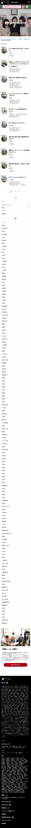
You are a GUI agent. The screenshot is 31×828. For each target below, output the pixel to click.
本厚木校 (4, 455)
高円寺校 (4, 369)
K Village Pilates (21, 797)
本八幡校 (4, 270)
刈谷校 (3, 497)
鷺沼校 (3, 431)
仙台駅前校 (4, 234)
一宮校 (3, 524)
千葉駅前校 (4, 261)
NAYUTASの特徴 (5, 746)
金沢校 (3, 473)
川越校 (3, 255)
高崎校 (3, 243)
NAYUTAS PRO (22, 747)
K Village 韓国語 (5, 797)
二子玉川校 (4, 354)
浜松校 (3, 488)
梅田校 (3, 536)
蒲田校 (3, 324)
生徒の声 (3, 747)
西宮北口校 (4, 566)
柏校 (3, 282)
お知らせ (20, 746)
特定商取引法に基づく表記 (8, 817)
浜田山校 (4, 372)
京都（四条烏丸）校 (6, 533)
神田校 (3, 285)
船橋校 (3, 273)
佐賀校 (3, 611)
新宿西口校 (4, 363)
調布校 (3, 399)
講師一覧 (14, 746)
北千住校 (4, 309)
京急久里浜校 (5, 449)
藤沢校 (3, 461)
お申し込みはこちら (15, 665)
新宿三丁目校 (5, 360)
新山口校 (4, 593)
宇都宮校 (4, 240)
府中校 (3, 402)
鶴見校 (3, 446)
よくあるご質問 (14, 747)
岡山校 (3, 584)
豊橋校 (3, 491)
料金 (10, 746)
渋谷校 (3, 333)
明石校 (3, 578)
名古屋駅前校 (5, 500)
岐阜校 (3, 482)
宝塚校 (3, 569)
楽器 (16, 752)
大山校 (3, 390)
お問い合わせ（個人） (7, 801)
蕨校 (3, 252)
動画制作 (20, 752)
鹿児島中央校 (5, 620)
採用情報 (4, 814)
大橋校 (3, 608)
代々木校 (4, 336)
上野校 (3, 303)
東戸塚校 (4, 458)
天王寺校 (4, 542)
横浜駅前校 (4, 434)
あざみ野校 (4, 443)
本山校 (3, 515)
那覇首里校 (4, 623)
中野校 (3, 366)
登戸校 (3, 425)
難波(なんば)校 (5, 545)
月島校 (3, 297)
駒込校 (3, 381)
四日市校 (4, 527)
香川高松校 (4, 596)
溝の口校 (4, 420)
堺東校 (3, 557)
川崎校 (3, 416)
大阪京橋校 (4, 539)
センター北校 (5, 440)
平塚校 (3, 464)
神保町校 (4, 288)
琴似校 (3, 231)
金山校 (3, 503)
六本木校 (4, 300)
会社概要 (4, 823)
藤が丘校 (4, 518)
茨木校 (3, 554)
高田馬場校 (4, 375)
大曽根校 (4, 512)
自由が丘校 (4, 339)
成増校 (3, 393)
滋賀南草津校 (5, 530)
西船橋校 (4, 276)
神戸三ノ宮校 (5, 563)
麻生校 (3, 225)
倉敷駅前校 (4, 587)
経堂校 (3, 351)
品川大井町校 (5, 315)
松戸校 (3, 267)
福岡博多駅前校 (5, 602)
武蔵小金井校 (5, 405)
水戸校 (3, 237)
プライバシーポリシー (7, 820)
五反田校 (4, 318)
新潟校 (3, 467)
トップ (3, 741)
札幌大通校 (4, 228)
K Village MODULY (5, 798)
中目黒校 (4, 342)
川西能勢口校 (5, 572)
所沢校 (3, 258)
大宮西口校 (4, 246)
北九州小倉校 (5, 599)
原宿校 (3, 327)
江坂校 (3, 551)
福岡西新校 (4, 605)
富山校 (3, 470)
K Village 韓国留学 (13, 797)
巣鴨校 (3, 378)
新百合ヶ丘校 (5, 428)
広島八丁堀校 (5, 590)
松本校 (3, 479)
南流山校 (4, 264)
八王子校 (4, 408)
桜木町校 (4, 437)
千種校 (3, 509)
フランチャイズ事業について (8, 811)
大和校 (3, 452)
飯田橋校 (4, 294)
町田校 (3, 411)
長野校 (3, 476)
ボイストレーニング (6, 752)
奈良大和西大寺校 (6, 581)
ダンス (3, 210)
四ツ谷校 (4, 357)
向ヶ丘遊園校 (5, 422)
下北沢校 (4, 348)
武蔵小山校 (4, 321)
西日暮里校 (4, 306)
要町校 (3, 387)
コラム (8, 747)
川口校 (3, 249)
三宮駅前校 (4, 560)
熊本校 (3, 617)
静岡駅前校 (4, 485)
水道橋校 (4, 291)
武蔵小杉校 (4, 414)
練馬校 (3, 396)
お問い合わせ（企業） (7, 805)
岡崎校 (3, 494)
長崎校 (3, 614)
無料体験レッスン (6, 808)
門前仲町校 (4, 312)
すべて (3, 201)
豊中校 (3, 548)
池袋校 (3, 384)
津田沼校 (4, 279)
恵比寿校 (4, 330)
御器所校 (4, 521)
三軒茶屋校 (4, 345)
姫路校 (3, 575)
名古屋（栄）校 (5, 506)
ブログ (24, 746)
